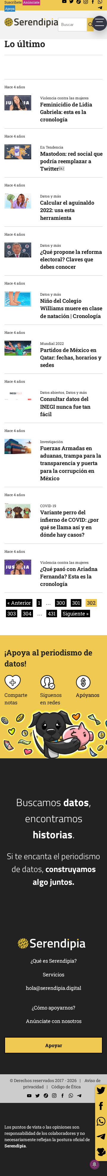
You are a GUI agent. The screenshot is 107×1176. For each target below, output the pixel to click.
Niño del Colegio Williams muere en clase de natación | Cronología (71, 308)
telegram (101, 1136)
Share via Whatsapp (101, 1121)
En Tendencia (51, 147)
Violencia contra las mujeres (64, 97)
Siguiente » (76, 613)
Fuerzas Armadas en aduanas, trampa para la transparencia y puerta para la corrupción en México (70, 463)
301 (76, 602)
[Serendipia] (40, 28)
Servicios (53, 974)
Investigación (51, 441)
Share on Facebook (101, 1105)
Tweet (101, 1090)
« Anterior (19, 602)
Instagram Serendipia (54, 1096)
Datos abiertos (52, 392)
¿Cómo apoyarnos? (53, 1007)
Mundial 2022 (52, 343)
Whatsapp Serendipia (71, 1096)
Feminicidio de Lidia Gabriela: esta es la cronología (66, 112)
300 (60, 602)
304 (27, 613)
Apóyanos (87, 695)
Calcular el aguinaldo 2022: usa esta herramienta (67, 210)
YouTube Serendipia (29, 1096)
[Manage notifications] (94, 1164)
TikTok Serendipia (46, 1096)
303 (11, 613)
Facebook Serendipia (62, 1096)
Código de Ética (66, 1086)
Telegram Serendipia (100, 7)
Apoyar (53, 1045)
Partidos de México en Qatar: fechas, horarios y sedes (70, 357)
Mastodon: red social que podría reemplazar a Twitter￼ (71, 161)
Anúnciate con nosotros (53, 1021)
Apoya (10, 8)
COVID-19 (48, 505)
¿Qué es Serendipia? (54, 960)
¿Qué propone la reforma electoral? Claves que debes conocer (71, 259)
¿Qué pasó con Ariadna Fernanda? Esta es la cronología (68, 576)
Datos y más (50, 196)
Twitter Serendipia (37, 1096)
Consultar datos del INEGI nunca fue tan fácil (65, 406)
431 (52, 613)
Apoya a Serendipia (101, 1153)
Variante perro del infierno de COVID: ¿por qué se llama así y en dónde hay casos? (69, 523)
